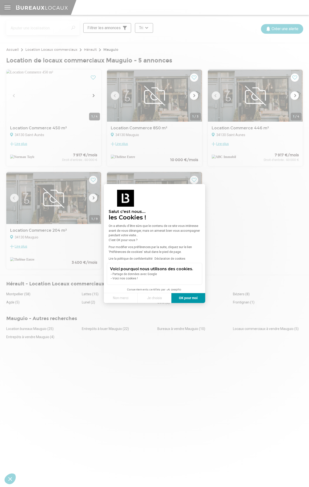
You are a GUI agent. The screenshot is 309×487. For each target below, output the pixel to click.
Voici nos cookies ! (125, 278)
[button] (10, 479)
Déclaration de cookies (169, 258)
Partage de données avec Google (134, 274)
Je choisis (154, 298)
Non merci (120, 298)
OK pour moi (188, 298)
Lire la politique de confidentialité (131, 258)
